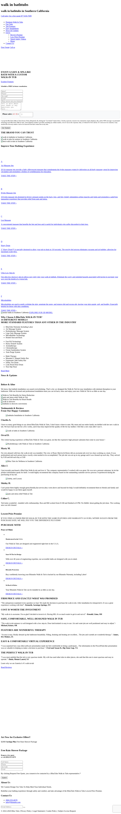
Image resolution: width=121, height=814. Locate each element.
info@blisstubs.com (13, 802)
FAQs (8, 33)
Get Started (6, 128)
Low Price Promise (17, 37)
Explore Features (7, 82)
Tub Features (10, 26)
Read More (5, 371)
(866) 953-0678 (11, 800)
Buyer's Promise (16, 35)
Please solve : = (10, 114)
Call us (12, 47)
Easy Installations (12, 28)
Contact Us (10, 43)
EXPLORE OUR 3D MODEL (41, 313)
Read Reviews (6, 667)
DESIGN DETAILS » (14, 548)
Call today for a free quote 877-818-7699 (16, 16)
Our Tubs (9, 24)
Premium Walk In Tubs (14, 22)
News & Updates (12, 31)
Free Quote (5, 47)
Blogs (12, 41)
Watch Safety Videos (18, 39)
